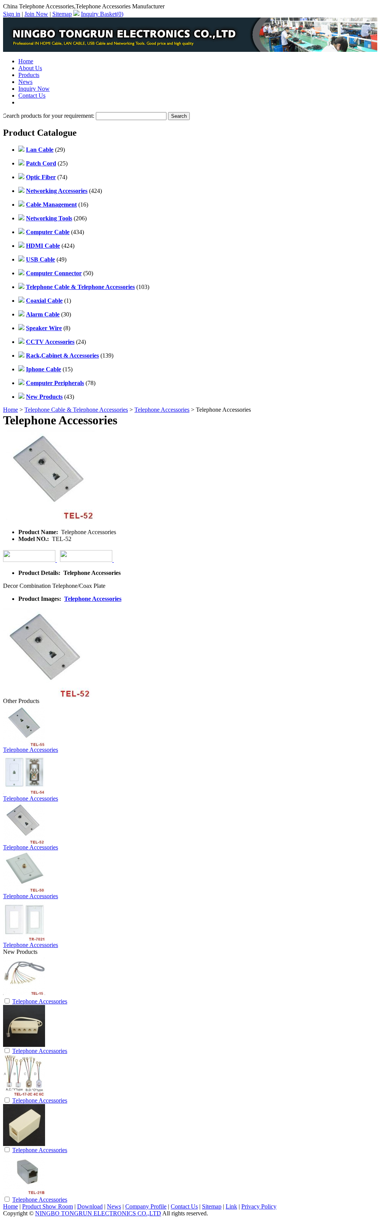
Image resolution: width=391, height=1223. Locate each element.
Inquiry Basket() (102, 14)
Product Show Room (47, 1206)
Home (25, 61)
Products (28, 75)
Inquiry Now (34, 88)
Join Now (36, 14)
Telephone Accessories (161, 409)
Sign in (11, 14)
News (25, 82)
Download (90, 1206)
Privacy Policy (258, 1206)
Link (231, 1206)
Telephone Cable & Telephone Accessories (76, 409)
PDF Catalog (34, 102)
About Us (30, 68)
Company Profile (145, 1206)
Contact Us (31, 95)
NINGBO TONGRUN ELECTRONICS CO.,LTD (98, 1213)
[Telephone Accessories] (24, 995)
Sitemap (62, 14)
